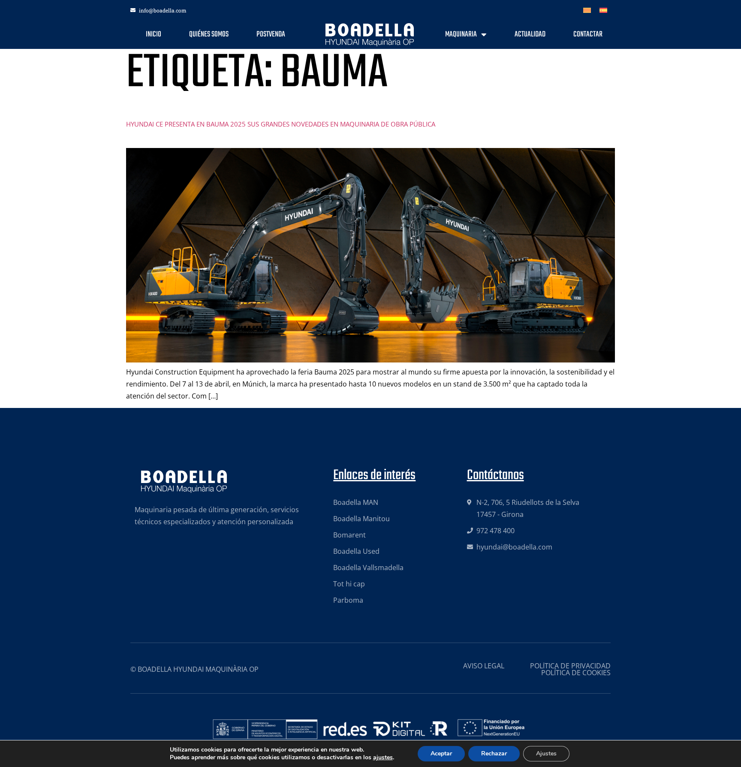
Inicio (153, 34)
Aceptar (441, 753)
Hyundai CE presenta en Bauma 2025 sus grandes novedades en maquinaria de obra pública (280, 124)
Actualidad (530, 34)
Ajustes (546, 753)
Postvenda (270, 34)
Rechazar (494, 753)
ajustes (383, 757)
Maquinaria (461, 34)
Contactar (587, 34)
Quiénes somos (209, 34)
